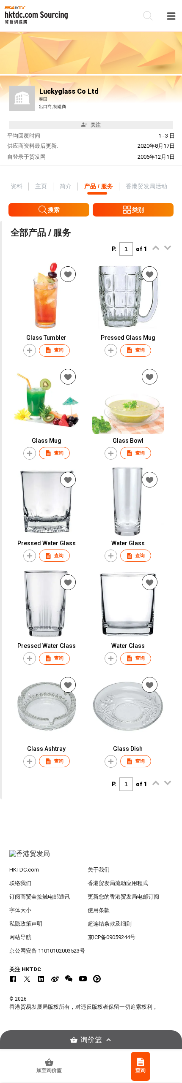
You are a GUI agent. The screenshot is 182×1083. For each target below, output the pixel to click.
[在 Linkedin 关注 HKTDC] (41, 979)
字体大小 (20, 910)
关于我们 (99, 869)
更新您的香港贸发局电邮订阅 (123, 896)
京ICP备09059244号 (111, 937)
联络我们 (20, 883)
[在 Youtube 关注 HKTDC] (83, 979)
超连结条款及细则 (110, 924)
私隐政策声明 (25, 924)
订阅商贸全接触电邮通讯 (39, 896)
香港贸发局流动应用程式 (118, 883)
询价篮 (91, 1040)
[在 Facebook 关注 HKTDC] (13, 979)
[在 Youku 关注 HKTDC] (97, 979)
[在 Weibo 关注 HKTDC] (55, 979)
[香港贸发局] (91, 858)
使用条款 (99, 910)
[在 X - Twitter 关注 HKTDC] (27, 979)
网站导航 (20, 937)
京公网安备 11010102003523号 (47, 951)
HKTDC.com (24, 869)
